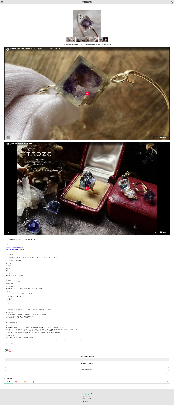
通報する (168, 373)
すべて (8, 381)
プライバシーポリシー (87, 396)
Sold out (87, 359)
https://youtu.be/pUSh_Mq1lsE (12, 249)
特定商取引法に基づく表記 (87, 398)
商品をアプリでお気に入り (87, 369)
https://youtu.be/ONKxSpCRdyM (12, 247)
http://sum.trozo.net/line (13, 241)
